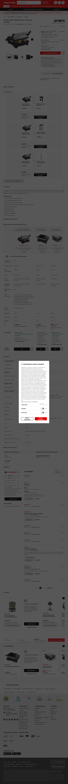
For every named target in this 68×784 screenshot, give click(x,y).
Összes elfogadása (41, 418)
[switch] (42, 408)
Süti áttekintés (34, 401)
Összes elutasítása (27, 418)
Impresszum (29, 401)
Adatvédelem (23, 401)
